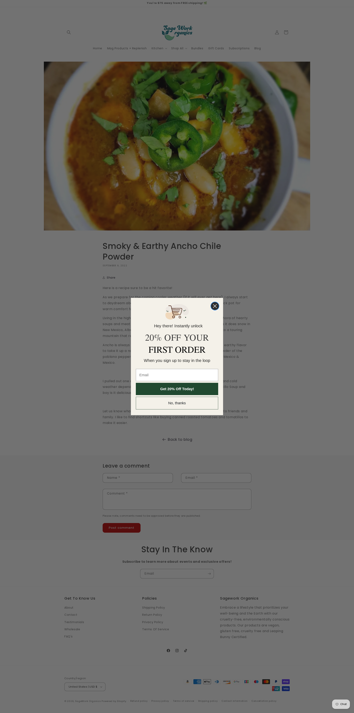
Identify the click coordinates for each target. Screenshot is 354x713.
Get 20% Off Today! (177, 389)
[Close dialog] (215, 306)
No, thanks (177, 403)
